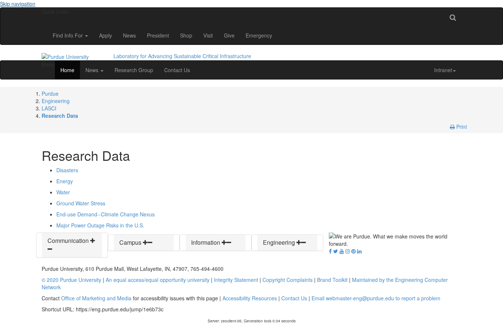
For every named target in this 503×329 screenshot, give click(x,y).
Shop (186, 35)
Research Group (134, 70)
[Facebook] (330, 251)
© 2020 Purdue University (71, 279)
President (158, 35)
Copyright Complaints (288, 279)
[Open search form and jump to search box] (452, 17)
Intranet (443, 70)
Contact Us (177, 70)
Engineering (56, 101)
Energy (64, 181)
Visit (208, 35)
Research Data (60, 115)
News (129, 35)
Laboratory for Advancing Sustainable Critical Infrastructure (182, 56)
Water (63, 192)
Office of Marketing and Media (96, 298)
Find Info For (68, 35)
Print (461, 126)
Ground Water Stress (80, 203)
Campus (131, 242)
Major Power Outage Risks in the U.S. (100, 225)
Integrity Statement (236, 279)
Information (206, 242)
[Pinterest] (353, 251)
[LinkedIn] (359, 251)
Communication (69, 240)
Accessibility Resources (249, 298)
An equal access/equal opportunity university (158, 279)
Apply (105, 35)
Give (229, 35)
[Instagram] (347, 251)
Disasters (67, 170)
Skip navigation (17, 3)
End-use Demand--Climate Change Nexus (105, 214)
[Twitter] (335, 251)
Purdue (50, 93)
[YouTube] (342, 251)
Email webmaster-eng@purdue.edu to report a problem (376, 298)
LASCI (49, 108)
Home (67, 70)
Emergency (259, 35)
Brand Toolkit (332, 279)
